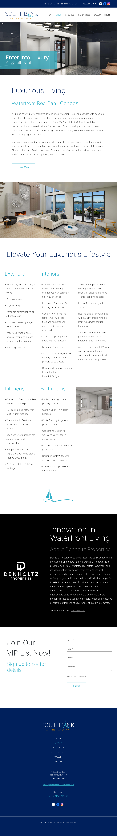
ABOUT (58, 15)
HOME (50, 15)
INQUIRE (107, 15)
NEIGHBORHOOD (83, 15)
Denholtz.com (78, 610)
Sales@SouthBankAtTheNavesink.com (58, 785)
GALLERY (97, 15)
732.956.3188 (89, 4)
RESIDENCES (69, 15)
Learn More (23, 167)
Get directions (58, 778)
